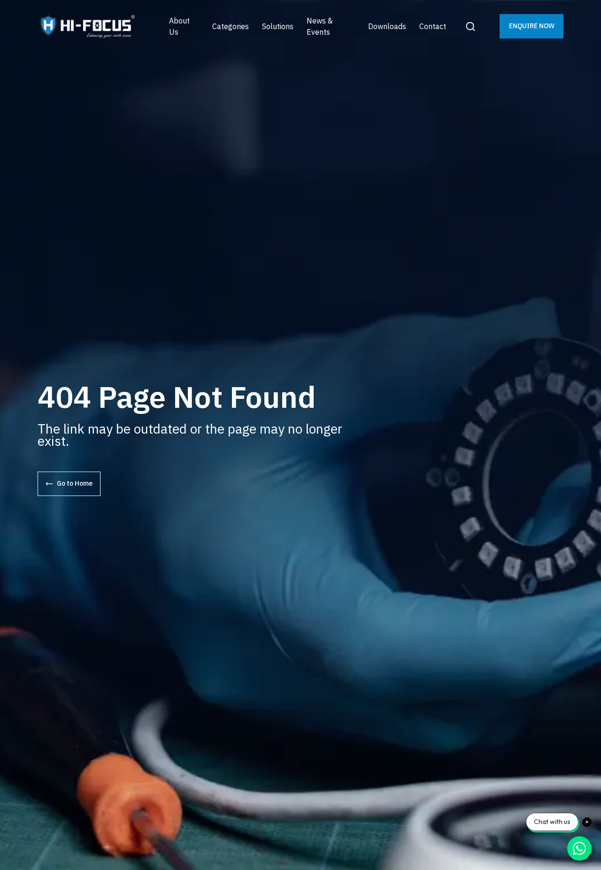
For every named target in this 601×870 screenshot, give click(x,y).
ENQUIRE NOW (532, 26)
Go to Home (74, 483)
